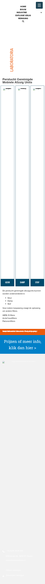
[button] (23, 21)
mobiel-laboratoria (17, 331)
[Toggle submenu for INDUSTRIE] (41, 12)
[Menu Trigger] (39, 5)
